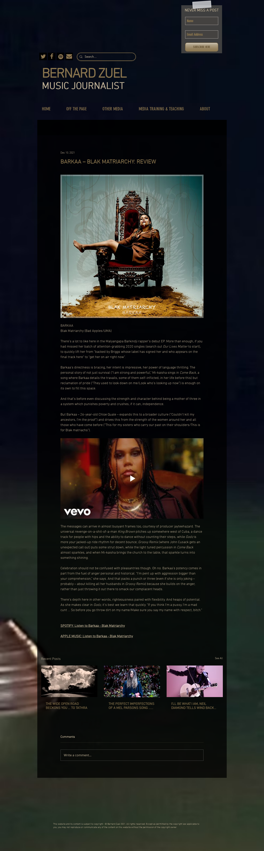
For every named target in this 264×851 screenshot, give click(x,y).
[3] (43, 56)
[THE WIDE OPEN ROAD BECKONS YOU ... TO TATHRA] (69, 681)
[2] (51, 56)
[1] (69, 56)
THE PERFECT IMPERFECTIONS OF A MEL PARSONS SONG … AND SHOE (131, 706)
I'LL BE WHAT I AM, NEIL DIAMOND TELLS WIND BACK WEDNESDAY (192, 706)
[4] (60, 56)
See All (219, 658)
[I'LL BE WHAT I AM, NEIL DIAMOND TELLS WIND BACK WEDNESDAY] (195, 681)
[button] (80, 109)
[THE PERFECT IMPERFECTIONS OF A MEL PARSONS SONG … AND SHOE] (132, 681)
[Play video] (132, 478)
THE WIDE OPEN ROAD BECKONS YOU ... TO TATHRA (66, 706)
